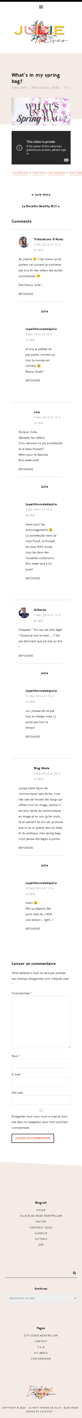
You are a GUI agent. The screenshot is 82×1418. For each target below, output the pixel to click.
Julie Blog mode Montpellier (41, 1215)
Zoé (41, 1244)
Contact (41, 1341)
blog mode (42, 768)
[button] (41, 6)
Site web (17, 1092)
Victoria (41, 1239)
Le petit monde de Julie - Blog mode (41, 36)
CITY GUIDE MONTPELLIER (41, 1335)
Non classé (40, 87)
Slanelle (41, 1233)
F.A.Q (41, 1347)
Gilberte (40, 610)
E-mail (17, 1074)
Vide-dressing (41, 1358)
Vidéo (55, 87)
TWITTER (38, 172)
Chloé (41, 1210)
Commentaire (22, 993)
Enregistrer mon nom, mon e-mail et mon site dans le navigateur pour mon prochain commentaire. (40, 1122)
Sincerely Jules (41, 1227)
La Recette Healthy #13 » (41, 206)
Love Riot (46, 1411)
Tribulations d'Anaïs (48, 239)
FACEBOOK (20, 172)
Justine (41, 1221)
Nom (16, 1056)
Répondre (26, 294)
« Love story (41, 194)
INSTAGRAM (56, 172)
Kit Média (41, 1353)
